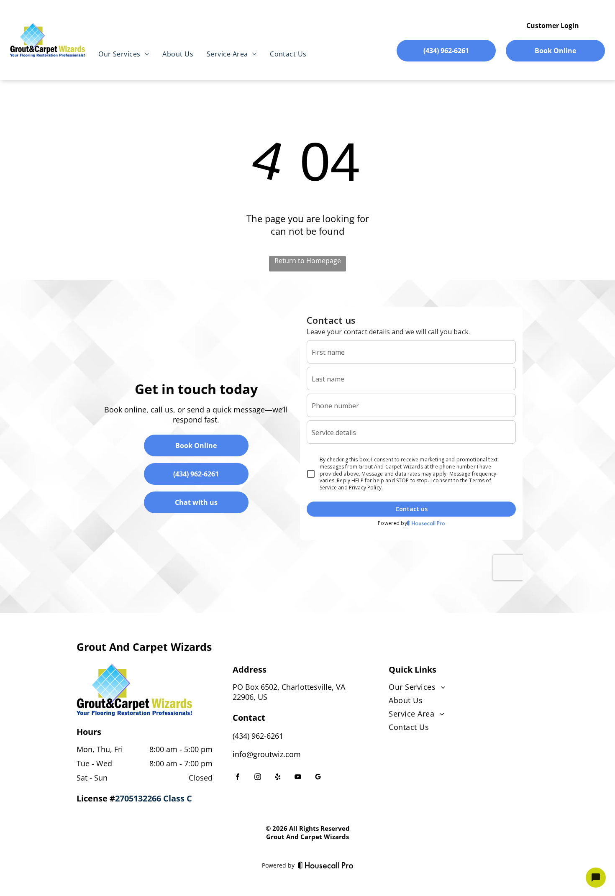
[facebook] (238, 778)
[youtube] (298, 778)
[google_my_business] (318, 778)
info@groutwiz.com (267, 754)
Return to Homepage (307, 260)
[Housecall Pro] (326, 865)
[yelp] (278, 778)
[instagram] (258, 778)
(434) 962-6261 (258, 736)
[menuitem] (124, 54)
